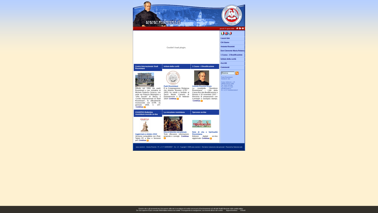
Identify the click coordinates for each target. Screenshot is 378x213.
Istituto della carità (171, 66)
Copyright (183, 147)
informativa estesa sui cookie (169, 210)
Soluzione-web (237, 147)
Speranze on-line (199, 112)
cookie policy (238, 208)
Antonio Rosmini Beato (202, 86)
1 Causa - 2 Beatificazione (203, 66)
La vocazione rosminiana (174, 112)
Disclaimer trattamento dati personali (213, 147)
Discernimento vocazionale (175, 132)
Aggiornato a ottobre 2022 (146, 134)
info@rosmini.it (226, 88)
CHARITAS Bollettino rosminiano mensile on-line (146, 113)
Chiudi (242, 210)
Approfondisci (231, 210)
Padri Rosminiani (171, 86)
